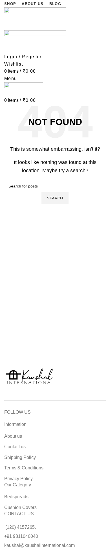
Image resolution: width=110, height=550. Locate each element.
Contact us (15, 446)
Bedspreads (16, 496)
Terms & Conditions (23, 467)
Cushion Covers (20, 507)
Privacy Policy (18, 478)
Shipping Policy (20, 457)
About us (13, 436)
